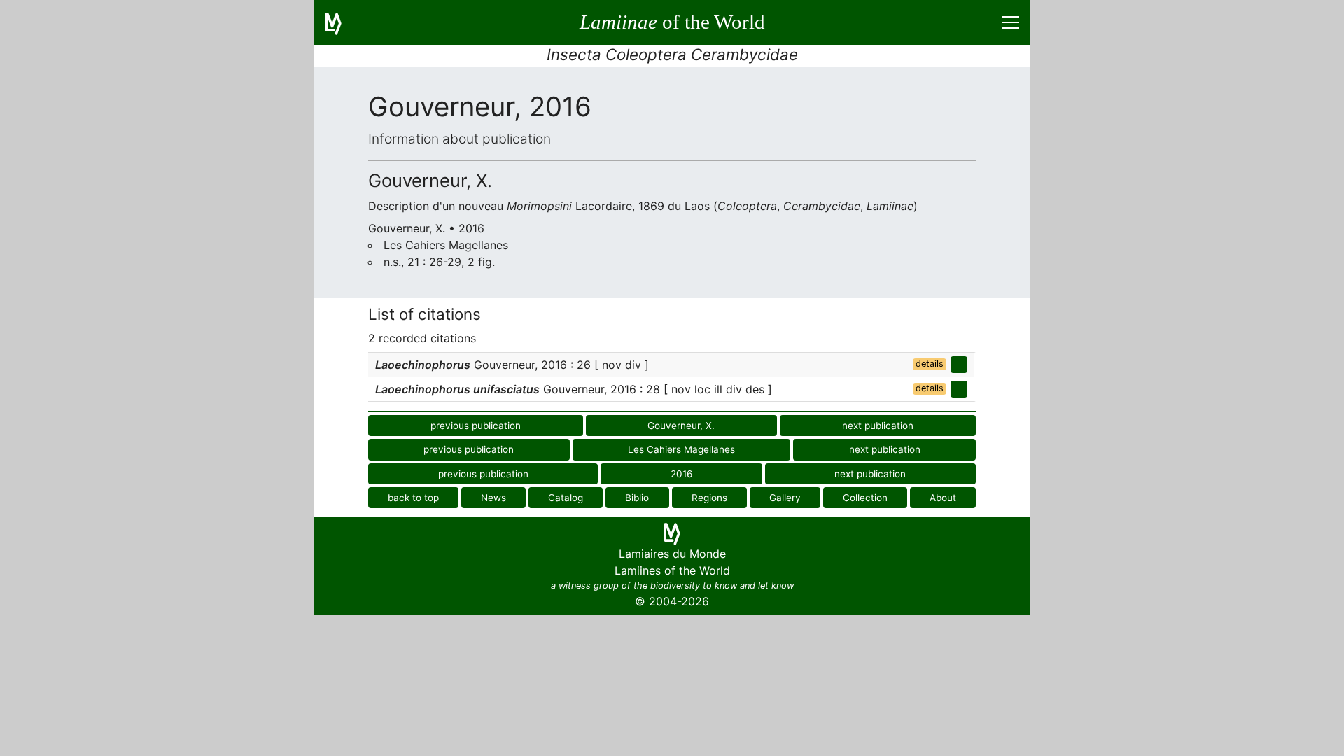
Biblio (637, 497)
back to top (413, 497)
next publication (877, 425)
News (493, 497)
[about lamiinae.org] (341, 22)
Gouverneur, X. (681, 425)
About (943, 497)
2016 (681, 473)
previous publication (475, 425)
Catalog (565, 497)
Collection (865, 497)
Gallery (785, 497)
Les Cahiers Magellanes (681, 449)
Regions (709, 497)
